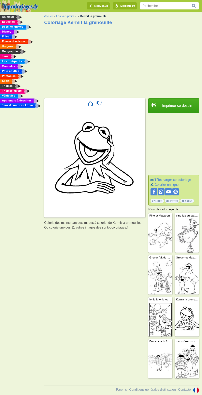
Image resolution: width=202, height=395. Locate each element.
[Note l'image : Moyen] (99, 104)
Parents (121, 389)
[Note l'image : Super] (91, 104)
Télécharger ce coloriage (172, 180)
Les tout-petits (65, 16)
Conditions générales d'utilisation (152, 389)
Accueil (48, 16)
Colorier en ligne (166, 185)
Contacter (185, 389)
